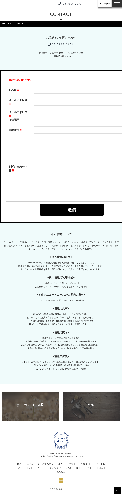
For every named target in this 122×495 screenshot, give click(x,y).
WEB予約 (105, 3)
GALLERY (100, 464)
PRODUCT (85, 464)
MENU (61, 464)
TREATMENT (54, 468)
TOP (7, 24)
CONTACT (100, 468)
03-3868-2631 (72, 3)
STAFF (72, 464)
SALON (29, 464)
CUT (19, 468)
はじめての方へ (45, 464)
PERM (40, 468)
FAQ (89, 468)
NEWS (68, 468)
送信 (72, 209)
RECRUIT (61, 472)
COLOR (29, 468)
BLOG (79, 468)
